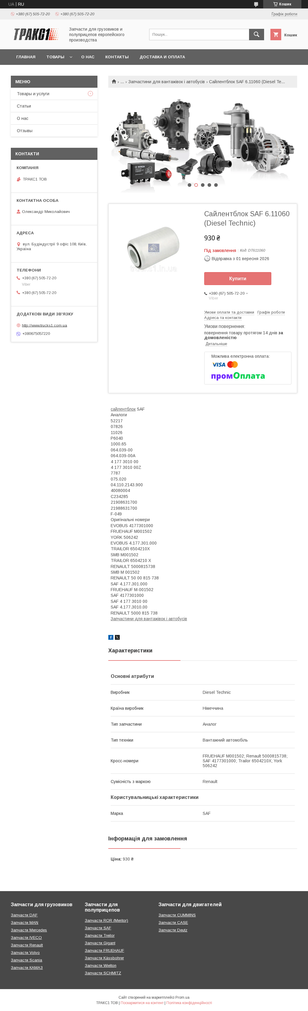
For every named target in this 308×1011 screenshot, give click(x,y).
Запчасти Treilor (100, 935)
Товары (55, 57)
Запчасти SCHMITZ (103, 973)
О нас (87, 57)
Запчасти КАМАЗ (27, 967)
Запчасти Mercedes (29, 930)
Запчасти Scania (26, 960)
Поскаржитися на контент (142, 1003)
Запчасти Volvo (25, 952)
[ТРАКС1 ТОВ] (36, 41)
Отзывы (24, 130)
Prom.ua (182, 997)
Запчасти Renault (27, 945)
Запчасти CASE (173, 922)
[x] (117, 638)
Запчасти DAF (24, 915)
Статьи (24, 106)
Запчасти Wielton (100, 965)
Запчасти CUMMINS (177, 915)
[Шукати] (256, 34)
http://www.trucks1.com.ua (44, 325)
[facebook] (110, 638)
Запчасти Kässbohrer (104, 958)
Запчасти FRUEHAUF (104, 950)
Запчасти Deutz (173, 930)
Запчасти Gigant (100, 943)
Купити (237, 278)
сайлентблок (123, 409)
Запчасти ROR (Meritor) (106, 920)
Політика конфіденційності (189, 1003)
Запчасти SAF (98, 928)
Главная (25, 57)
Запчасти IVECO (26, 937)
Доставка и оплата (162, 57)
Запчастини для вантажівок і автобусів (166, 81)
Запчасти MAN (24, 922)
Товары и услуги (33, 93)
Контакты (117, 57)
